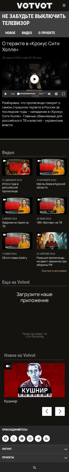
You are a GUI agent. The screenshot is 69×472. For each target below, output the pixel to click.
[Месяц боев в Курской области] (52, 167)
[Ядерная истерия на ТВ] (17, 205)
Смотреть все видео (54, 270)
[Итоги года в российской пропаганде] (17, 167)
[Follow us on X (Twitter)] (13, 438)
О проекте (46, 33)
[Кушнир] (34, 380)
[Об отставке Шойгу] (17, 240)
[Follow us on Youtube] (22, 438)
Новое (10, 33)
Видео (27, 33)
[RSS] (46, 438)
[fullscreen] (63, 93)
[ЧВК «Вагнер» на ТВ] (52, 205)
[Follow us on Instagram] (30, 438)
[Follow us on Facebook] (5, 438)
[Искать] (34, 467)
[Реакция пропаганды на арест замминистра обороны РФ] (52, 240)
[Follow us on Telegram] (38, 438)
